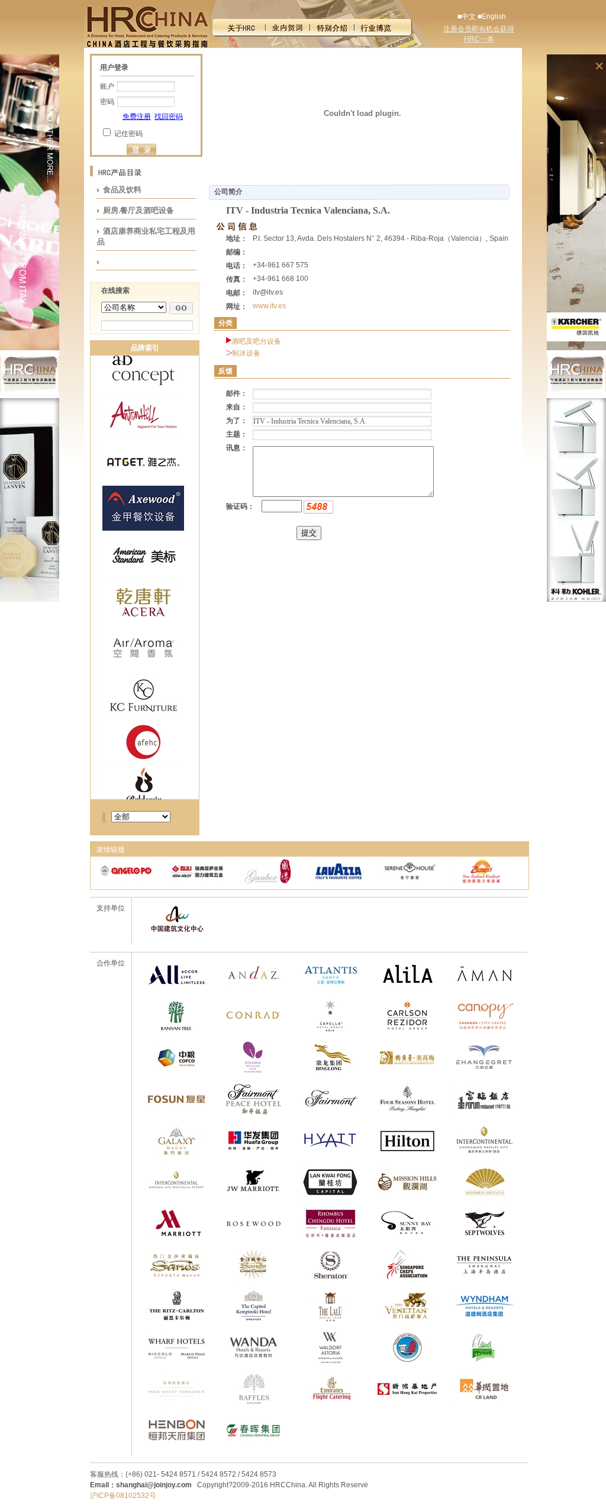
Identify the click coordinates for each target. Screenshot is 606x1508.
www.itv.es (269, 306)
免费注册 (137, 116)
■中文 (466, 16)
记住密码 (128, 134)
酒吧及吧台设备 (256, 341)
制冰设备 (246, 353)
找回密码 (168, 116)
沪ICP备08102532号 (123, 1495)
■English (492, 16)
